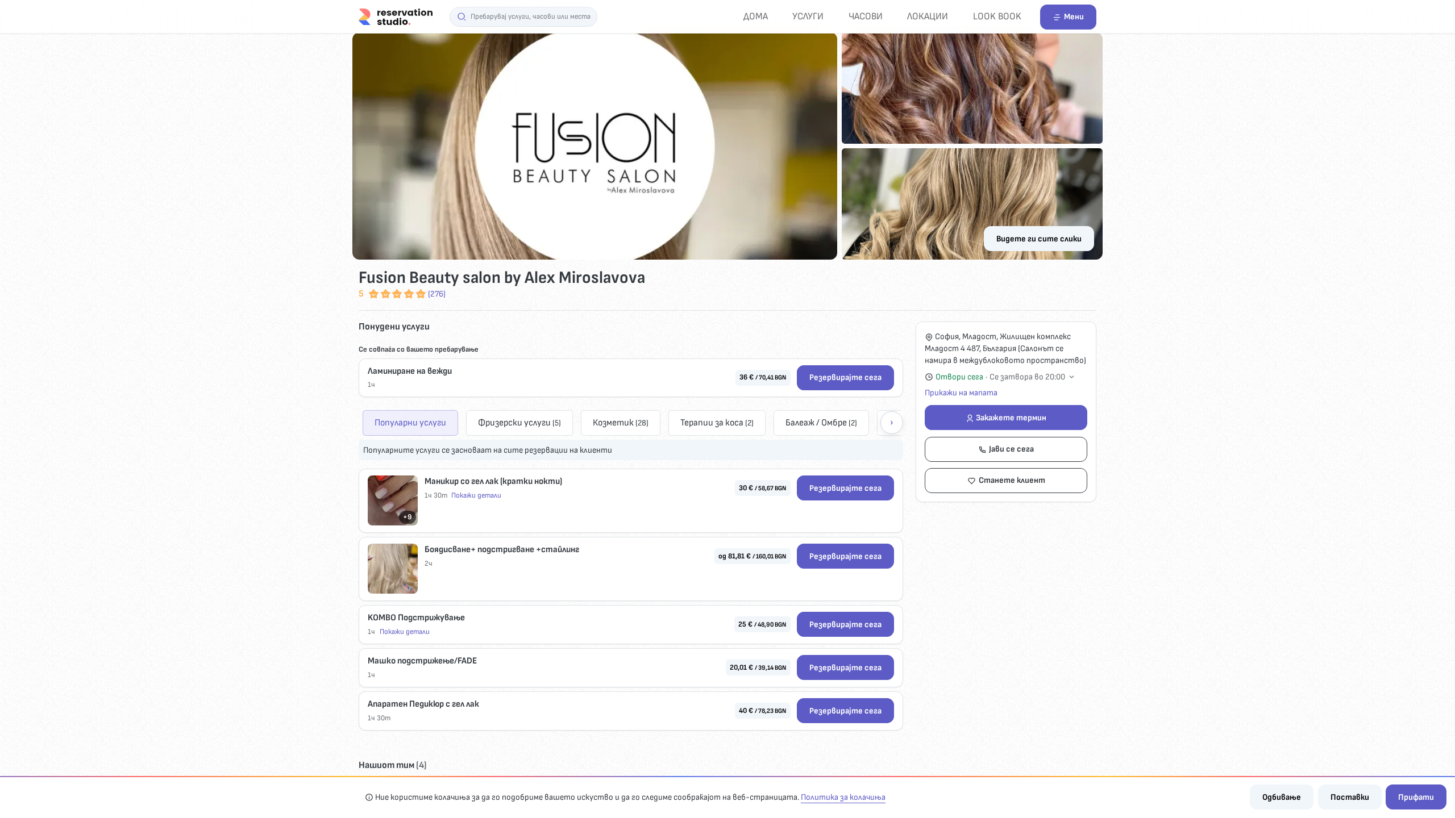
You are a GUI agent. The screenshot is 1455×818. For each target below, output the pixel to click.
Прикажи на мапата (961, 392)
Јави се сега (1011, 449)
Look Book (997, 16)
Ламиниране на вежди (410, 371)
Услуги (808, 16)
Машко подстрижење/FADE (422, 661)
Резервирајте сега (845, 377)
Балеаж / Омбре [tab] (821, 422)
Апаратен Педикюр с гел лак (423, 704)
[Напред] (891, 422)
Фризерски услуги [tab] (519, 422)
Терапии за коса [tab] (717, 422)
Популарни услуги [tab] (410, 422)
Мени (1074, 16)
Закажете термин (1011, 417)
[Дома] (396, 16)
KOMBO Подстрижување (416, 617)
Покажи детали (476, 495)
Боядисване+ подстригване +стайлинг (502, 549)
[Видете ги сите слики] (727, 146)
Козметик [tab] (620, 422)
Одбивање (1281, 797)
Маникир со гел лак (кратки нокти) (493, 481)
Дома (755, 16)
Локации (927, 16)
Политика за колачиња (843, 797)
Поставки (1350, 797)
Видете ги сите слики (1039, 238)
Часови (866, 16)
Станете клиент (1012, 480)
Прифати (1416, 797)
